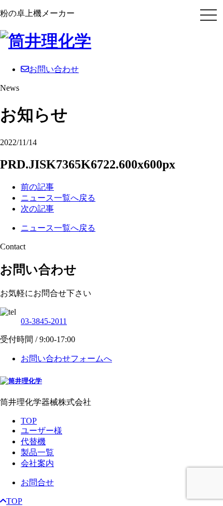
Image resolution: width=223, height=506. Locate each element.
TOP (29, 420)
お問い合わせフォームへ (66, 358)
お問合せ (37, 482)
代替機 (33, 441)
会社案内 (37, 463)
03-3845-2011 (44, 321)
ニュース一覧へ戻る (58, 197)
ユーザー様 (41, 430)
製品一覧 (37, 452)
